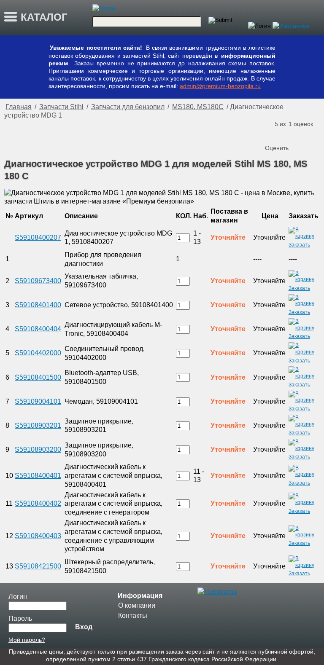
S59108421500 (38, 566)
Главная (18, 106)
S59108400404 (38, 328)
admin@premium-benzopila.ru (220, 86)
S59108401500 (38, 377)
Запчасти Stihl (61, 106)
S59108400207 (38, 237)
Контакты (132, 615)
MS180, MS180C (198, 106)
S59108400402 (38, 503)
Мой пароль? (26, 639)
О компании (136, 605)
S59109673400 (38, 280)
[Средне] (289, 134)
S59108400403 (38, 535)
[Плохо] (281, 134)
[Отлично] (306, 134)
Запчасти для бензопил (128, 106)
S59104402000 (38, 353)
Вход (83, 626)
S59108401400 (38, 304)
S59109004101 (38, 401)
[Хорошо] (298, 134)
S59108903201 (38, 425)
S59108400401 (38, 475)
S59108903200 (38, 449)
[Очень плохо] (272, 134)
